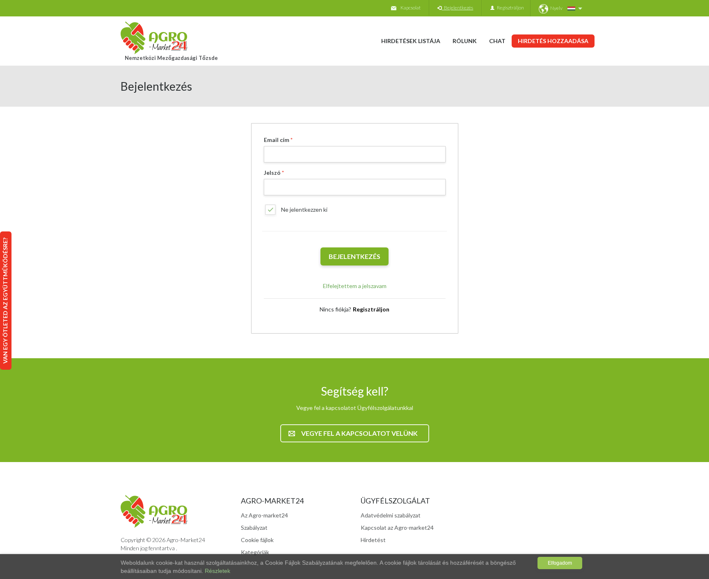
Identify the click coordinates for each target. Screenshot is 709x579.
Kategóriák (255, 552)
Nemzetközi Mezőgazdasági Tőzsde (171, 58)
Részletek (217, 571)
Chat (497, 40)
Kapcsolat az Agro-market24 (397, 527)
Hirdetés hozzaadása (553, 40)
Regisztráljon (509, 8)
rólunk (465, 40)
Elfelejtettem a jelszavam (355, 285)
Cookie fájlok (257, 539)
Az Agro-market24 (264, 515)
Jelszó (272, 172)
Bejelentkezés (457, 8)
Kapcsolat (410, 8)
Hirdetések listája (410, 40)
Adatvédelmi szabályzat (391, 515)
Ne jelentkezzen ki (304, 209)
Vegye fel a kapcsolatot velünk (359, 433)
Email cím (276, 139)
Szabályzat (254, 527)
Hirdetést (373, 539)
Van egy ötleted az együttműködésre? (5, 301)
